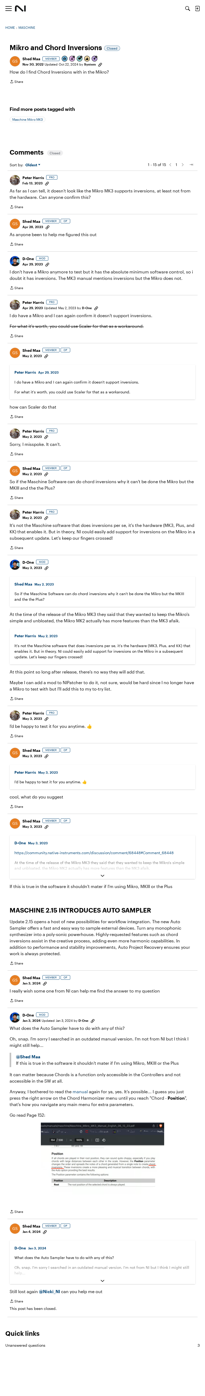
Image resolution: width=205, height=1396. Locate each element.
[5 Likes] (87, 59)
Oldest (31, 165)
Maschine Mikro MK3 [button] (27, 119)
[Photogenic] (65, 59)
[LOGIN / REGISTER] (197, 8)
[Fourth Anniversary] (72, 59)
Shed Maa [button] (31, 59)
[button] (15, 61)
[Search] (187, 8)
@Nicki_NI (49, 1291)
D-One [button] (28, 258)
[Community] (20, 8)
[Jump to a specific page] (191, 164)
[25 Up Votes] (95, 59)
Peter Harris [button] (33, 177)
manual (80, 1091)
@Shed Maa (28, 1056)
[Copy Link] (100, 64)
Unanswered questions (102, 1345)
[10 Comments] (80, 59)
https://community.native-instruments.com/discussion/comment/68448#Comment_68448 (94, 852)
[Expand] (102, 876)
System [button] (90, 64)
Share (16, 82)
